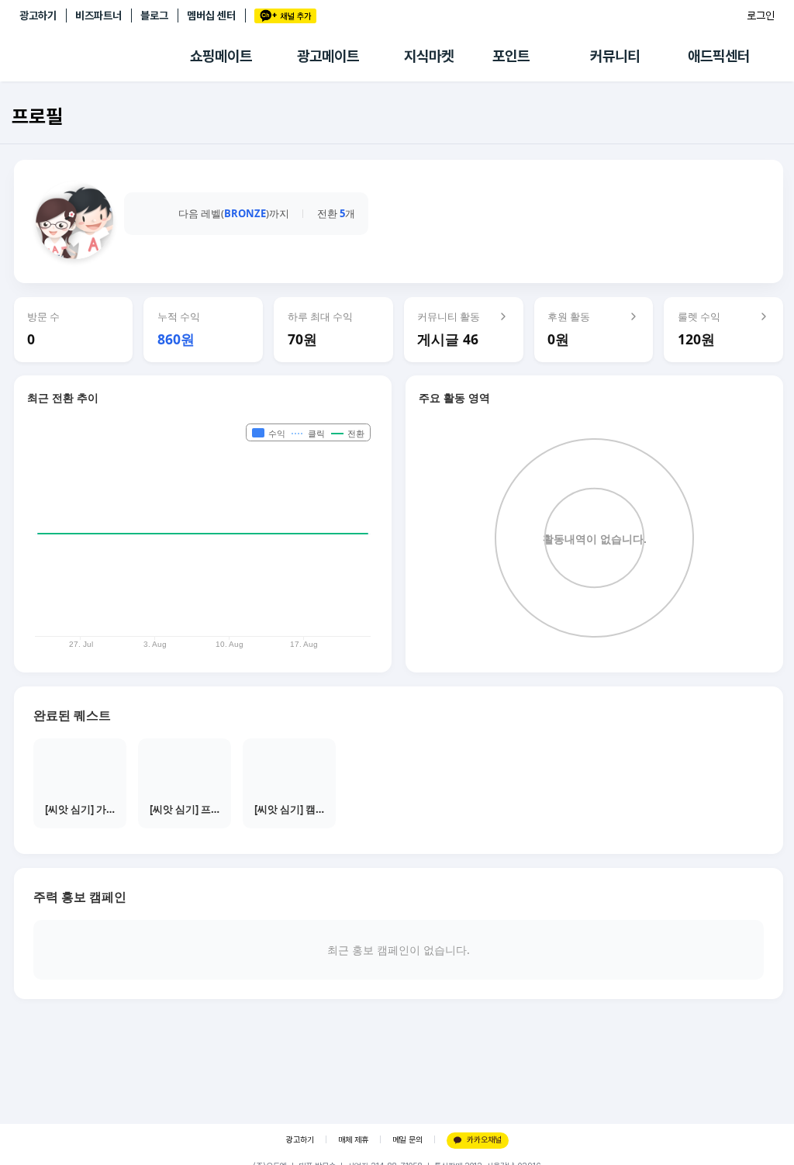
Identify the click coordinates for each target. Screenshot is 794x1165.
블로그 (154, 15)
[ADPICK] (104, 56)
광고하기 (38, 15)
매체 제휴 (353, 1140)
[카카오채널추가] (285, 16)
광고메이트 (328, 56)
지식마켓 (429, 56)
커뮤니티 (615, 56)
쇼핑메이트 (221, 56)
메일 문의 (407, 1140)
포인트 (511, 56)
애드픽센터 (719, 56)
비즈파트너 (98, 15)
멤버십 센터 (211, 15)
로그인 (761, 15)
